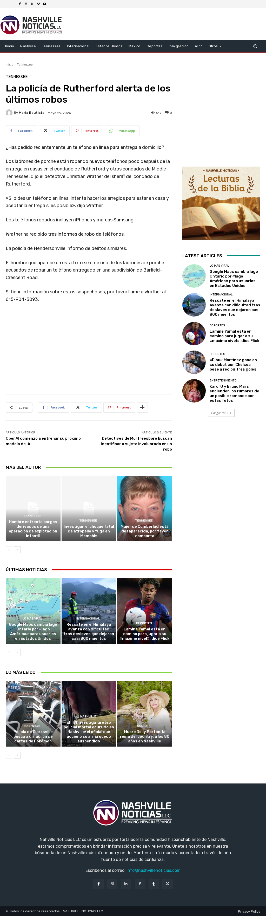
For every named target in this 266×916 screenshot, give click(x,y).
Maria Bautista (31, 112)
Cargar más (219, 413)
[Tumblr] (154, 884)
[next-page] (17, 549)
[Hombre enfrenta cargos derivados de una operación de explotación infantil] (33, 509)
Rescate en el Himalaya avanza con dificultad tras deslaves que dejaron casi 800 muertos (89, 631)
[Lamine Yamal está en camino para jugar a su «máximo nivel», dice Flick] (144, 611)
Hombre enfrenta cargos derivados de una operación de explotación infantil (33, 528)
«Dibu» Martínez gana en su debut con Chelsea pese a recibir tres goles (233, 365)
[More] (142, 407)
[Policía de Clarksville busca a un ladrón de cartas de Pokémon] (33, 714)
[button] (255, 46)
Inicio (10, 64)
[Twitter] (32, 4)
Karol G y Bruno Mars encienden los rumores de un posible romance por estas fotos (234, 393)
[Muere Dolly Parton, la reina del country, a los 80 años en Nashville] (144, 714)
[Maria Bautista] (10, 112)
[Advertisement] (89, 350)
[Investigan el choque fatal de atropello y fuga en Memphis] (89, 509)
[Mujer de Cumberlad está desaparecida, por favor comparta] (144, 509)
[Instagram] (26, 4)
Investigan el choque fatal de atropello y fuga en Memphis (89, 531)
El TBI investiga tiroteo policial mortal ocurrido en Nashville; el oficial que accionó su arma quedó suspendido (89, 731)
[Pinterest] (140, 884)
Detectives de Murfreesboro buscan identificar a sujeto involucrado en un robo (136, 444)
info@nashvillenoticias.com (154, 870)
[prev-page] (9, 549)
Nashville (32, 725)
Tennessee (25, 64)
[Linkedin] (126, 884)
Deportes (144, 623)
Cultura (144, 725)
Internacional (88, 618)
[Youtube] (45, 4)
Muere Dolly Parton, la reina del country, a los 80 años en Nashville (144, 736)
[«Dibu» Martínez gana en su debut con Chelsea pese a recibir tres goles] (194, 362)
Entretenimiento (223, 380)
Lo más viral (32, 618)
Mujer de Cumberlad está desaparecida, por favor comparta (145, 531)
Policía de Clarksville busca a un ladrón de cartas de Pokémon (33, 736)
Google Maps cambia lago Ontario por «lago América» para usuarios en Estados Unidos (33, 631)
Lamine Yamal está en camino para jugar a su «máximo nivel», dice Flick (144, 634)
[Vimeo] (38, 4)
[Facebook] (20, 4)
